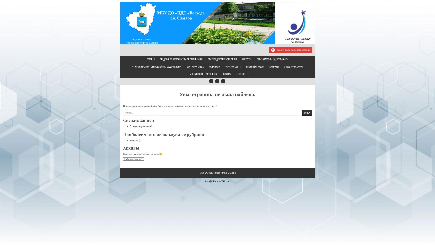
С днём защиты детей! (141, 126)
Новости (134, 140)
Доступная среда (195, 66)
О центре (241, 74)
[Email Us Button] (223, 81)
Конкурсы (246, 59)
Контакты (274, 66)
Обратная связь (233, 66)
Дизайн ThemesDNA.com (217, 181)
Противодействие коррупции (222, 59)
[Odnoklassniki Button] (217, 81)
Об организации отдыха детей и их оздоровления (156, 66)
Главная (151, 59)
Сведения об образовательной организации (181, 59)
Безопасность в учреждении (203, 74)
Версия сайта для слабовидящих (293, 50)
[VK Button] (211, 81)
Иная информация (255, 66)
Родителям (214, 66)
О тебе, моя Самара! (293, 66)
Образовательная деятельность (272, 59)
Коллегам (227, 74)
